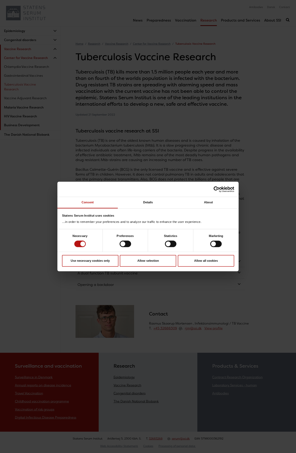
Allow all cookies (206, 260)
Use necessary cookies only (90, 260)
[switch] (125, 244)
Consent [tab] (88, 202)
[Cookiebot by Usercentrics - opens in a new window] (216, 189)
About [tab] (208, 202)
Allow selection (148, 260)
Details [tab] (148, 202)
